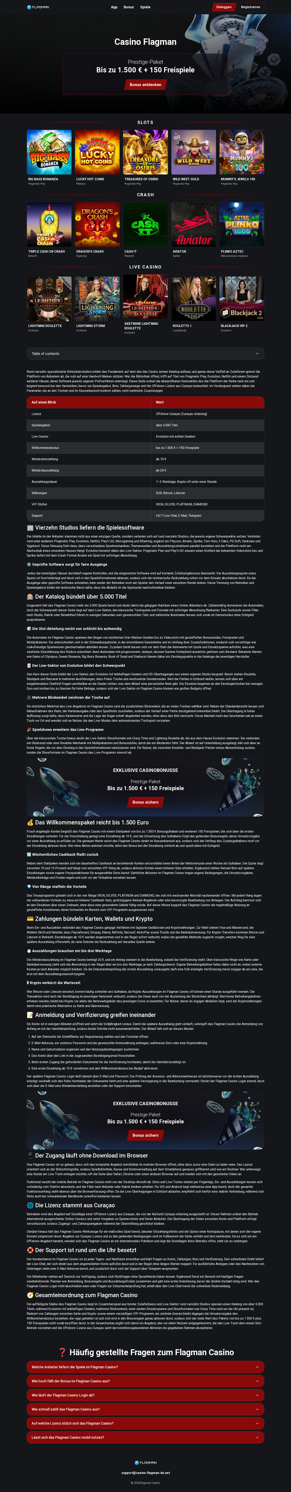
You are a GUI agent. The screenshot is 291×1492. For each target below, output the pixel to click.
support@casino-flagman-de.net (145, 1473)
